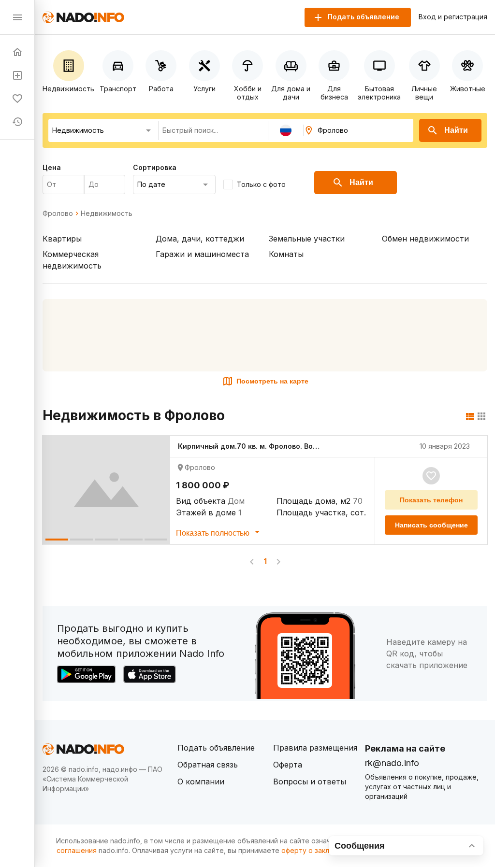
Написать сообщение (431, 525)
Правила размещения (315, 748)
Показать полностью (213, 533)
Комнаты (286, 254)
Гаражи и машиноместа (202, 254)
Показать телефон (431, 500)
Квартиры (62, 238)
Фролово (58, 213)
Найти (456, 130)
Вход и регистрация (453, 17)
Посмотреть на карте (272, 381)
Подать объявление (216, 748)
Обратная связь (207, 764)
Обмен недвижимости (425, 238)
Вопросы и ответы (309, 781)
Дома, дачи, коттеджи (200, 238)
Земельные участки (307, 238)
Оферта (287, 764)
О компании (200, 781)
